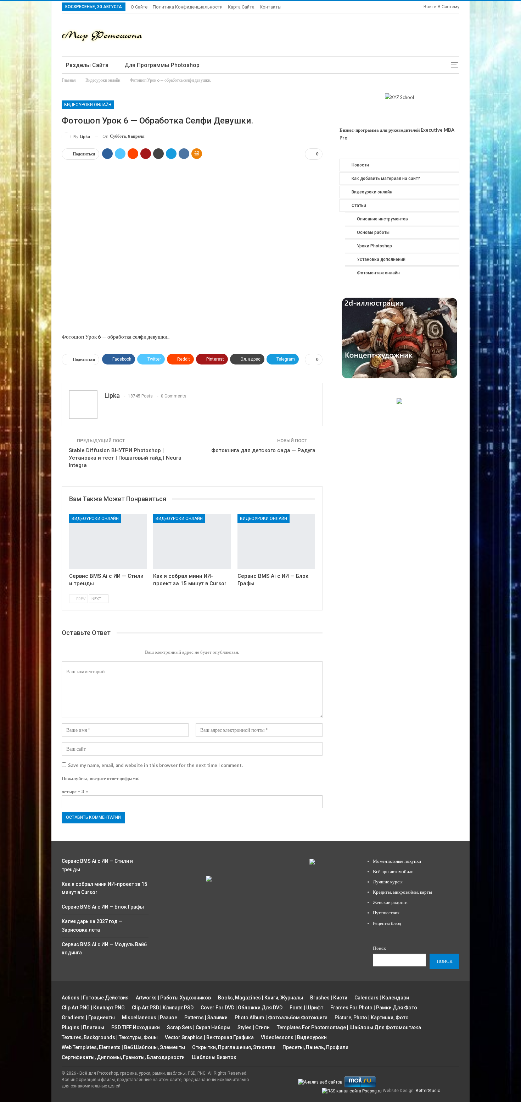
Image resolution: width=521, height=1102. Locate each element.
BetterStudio (428, 1090)
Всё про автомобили (393, 871)
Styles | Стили (253, 1027)
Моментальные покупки (397, 861)
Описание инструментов (382, 218)
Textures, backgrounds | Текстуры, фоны (110, 1037)
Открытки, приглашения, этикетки (233, 1047)
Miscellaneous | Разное (149, 1017)
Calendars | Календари (381, 997)
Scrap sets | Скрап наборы (198, 1027)
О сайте (139, 7)
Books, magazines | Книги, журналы (260, 997)
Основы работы (373, 232)
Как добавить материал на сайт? (386, 178)
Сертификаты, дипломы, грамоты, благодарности (123, 1057)
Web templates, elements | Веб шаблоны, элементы (123, 1047)
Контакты (270, 7)
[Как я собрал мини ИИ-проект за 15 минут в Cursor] (192, 541)
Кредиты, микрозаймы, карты (402, 892)
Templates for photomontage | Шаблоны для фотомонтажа (349, 1027)
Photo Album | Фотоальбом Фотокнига (281, 1017)
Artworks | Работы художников (173, 997)
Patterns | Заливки (206, 1017)
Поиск (379, 948)
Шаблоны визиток (214, 1057)
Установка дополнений (381, 259)
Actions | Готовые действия (95, 997)
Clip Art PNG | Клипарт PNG (93, 1007)
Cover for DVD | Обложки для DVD (241, 1007)
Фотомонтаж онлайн (378, 272)
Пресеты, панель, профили (315, 1047)
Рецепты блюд (387, 923)
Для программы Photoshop (162, 65)
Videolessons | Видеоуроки (294, 1037)
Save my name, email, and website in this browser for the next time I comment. (155, 765)
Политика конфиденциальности (188, 7)
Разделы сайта (87, 65)
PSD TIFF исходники (135, 1027)
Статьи (359, 205)
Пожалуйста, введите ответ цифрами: (100, 778)
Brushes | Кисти (328, 997)
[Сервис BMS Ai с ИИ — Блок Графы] (276, 541)
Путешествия (386, 912)
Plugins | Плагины (83, 1027)
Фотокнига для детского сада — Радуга (263, 450)
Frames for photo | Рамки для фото (373, 1007)
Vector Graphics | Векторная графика (209, 1037)
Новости (360, 165)
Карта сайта (241, 7)
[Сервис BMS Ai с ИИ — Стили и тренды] (108, 541)
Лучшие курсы (388, 881)
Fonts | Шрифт (306, 1007)
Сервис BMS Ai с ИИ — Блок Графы (103, 907)
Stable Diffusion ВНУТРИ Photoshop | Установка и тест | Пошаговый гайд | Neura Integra (125, 457)
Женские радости (390, 902)
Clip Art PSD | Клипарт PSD (163, 1007)
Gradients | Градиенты (88, 1017)
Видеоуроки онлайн (87, 104)
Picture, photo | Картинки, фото (372, 1017)
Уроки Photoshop (374, 245)
